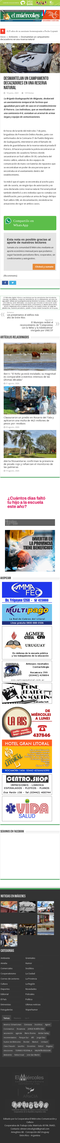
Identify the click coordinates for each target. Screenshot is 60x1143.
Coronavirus (9, 1029)
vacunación (8, 1033)
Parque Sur (23, 1038)
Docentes (31, 1046)
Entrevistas (6, 1004)
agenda (19, 1033)
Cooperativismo (8, 973)
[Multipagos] (27, 614)
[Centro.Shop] (27, 784)
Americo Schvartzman (12, 1025)
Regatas (49, 1046)
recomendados (10, 1038)
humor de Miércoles (12, 1042)
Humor (29, 963)
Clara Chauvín (9, 1046)
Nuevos (17, 1018)
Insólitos (30, 968)
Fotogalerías (7, 1009)
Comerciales (6, 968)
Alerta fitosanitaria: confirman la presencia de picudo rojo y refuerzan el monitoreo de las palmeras (28, 464)
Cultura (4, 984)
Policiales (30, 994)
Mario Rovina (30, 1033)
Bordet (26, 1042)
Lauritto (21, 1046)
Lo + (27, 1018)
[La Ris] (27, 721)
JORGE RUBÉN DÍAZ (36, 1029)
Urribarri (44, 1042)
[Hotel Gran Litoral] (27, 756)
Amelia (4, 963)
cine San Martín (33, 1055)
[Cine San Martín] (27, 693)
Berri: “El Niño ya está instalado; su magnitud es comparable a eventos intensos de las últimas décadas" (30, 376)
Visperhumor (32, 1009)
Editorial (4, 994)
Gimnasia (28, 1025)
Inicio (3, 37)
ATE (32, 1038)
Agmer (47, 1025)
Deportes (5, 989)
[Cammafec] (27, 592)
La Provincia (31, 978)
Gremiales (30, 958)
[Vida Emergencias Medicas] (27, 808)
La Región (30, 984)
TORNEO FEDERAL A (24, 1051)
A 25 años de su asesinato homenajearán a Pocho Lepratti (32, 31)
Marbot (35, 1042)
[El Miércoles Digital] (30, 15)
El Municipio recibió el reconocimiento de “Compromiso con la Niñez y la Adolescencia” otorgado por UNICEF (36, 325)
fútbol (40, 1046)
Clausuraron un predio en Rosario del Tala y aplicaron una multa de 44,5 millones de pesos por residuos (29, 420)
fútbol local (19, 1055)
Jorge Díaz (41, 1038)
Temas (6, 1018)
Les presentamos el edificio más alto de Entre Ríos (23, 315)
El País (3, 999)
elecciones (8, 1051)
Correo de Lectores (10, 978)
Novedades (31, 989)
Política (29, 999)
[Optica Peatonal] (27, 671)
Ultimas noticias (33, 1004)
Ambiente (13, 37)
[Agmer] (27, 642)
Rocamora (21, 1029)
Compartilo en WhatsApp (23, 223)
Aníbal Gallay (43, 1033)
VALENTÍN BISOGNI (42, 1051)
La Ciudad (30, 973)
